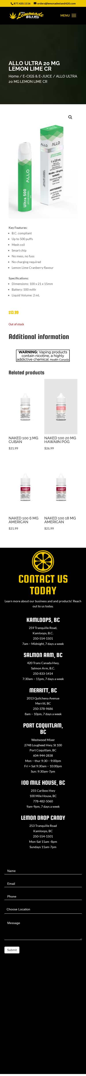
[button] (70, 117)
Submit (12, 950)
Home (14, 76)
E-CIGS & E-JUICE (37, 76)
